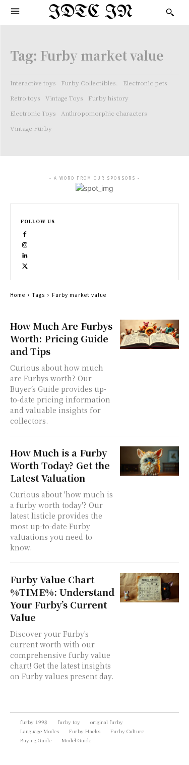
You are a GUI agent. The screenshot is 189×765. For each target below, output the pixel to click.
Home (17, 294)
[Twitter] (25, 265)
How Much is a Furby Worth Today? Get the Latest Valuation (60, 465)
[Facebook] (25, 233)
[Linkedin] (25, 254)
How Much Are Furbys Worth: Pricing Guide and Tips (61, 338)
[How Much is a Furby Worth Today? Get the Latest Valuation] (149, 461)
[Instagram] (25, 243)
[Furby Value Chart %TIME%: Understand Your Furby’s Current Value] (149, 588)
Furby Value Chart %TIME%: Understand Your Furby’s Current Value (62, 598)
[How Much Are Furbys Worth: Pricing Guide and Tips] (149, 334)
